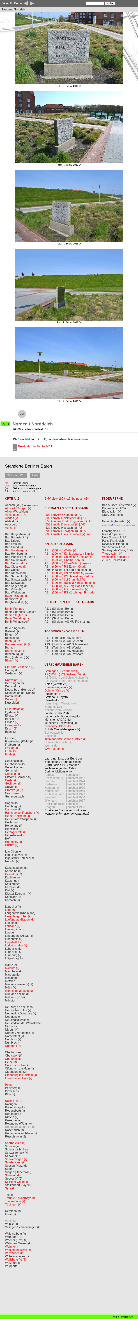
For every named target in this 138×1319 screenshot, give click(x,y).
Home (116, 1316)
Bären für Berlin (12, 3)
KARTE (5, 423)
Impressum (127, 1316)
